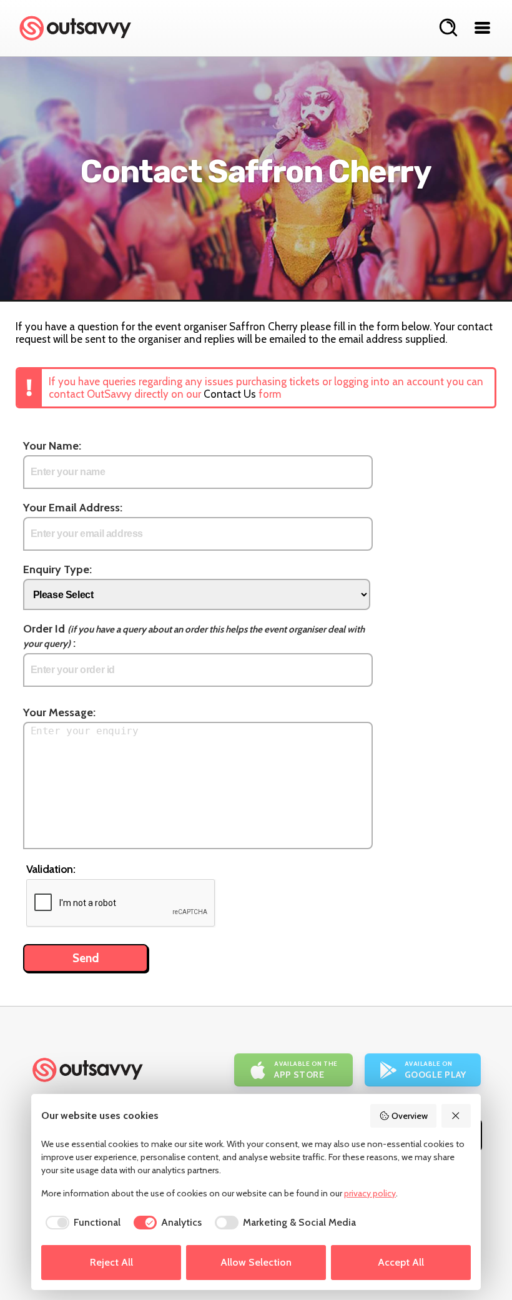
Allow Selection (256, 1262)
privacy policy (370, 1193)
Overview (409, 1115)
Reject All (111, 1262)
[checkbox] (81, 1222)
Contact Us (230, 394)
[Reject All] (456, 1116)
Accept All (401, 1262)
